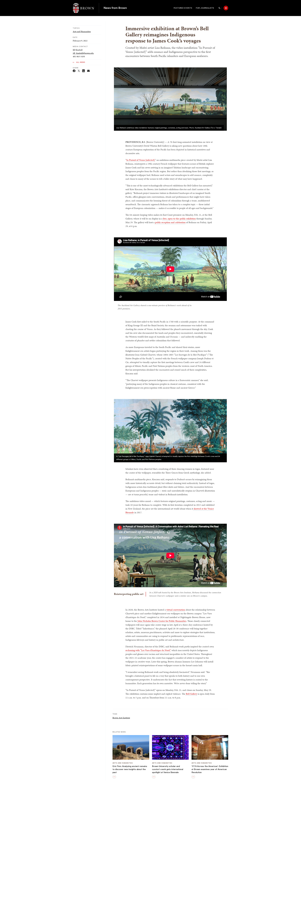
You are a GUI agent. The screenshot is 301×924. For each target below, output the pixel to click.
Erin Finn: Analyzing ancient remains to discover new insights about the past (130, 769)
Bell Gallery (191, 693)
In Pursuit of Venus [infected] (140, 160)
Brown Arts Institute (121, 717)
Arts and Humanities (82, 31)
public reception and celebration (170, 222)
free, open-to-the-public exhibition (179, 218)
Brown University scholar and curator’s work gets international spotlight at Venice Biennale (167, 769)
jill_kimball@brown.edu (83, 53)
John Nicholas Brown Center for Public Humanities (161, 621)
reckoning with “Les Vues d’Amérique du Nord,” (148, 650)
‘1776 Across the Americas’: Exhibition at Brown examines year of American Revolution (210, 769)
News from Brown (115, 8)
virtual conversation (175, 609)
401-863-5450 (79, 56)
